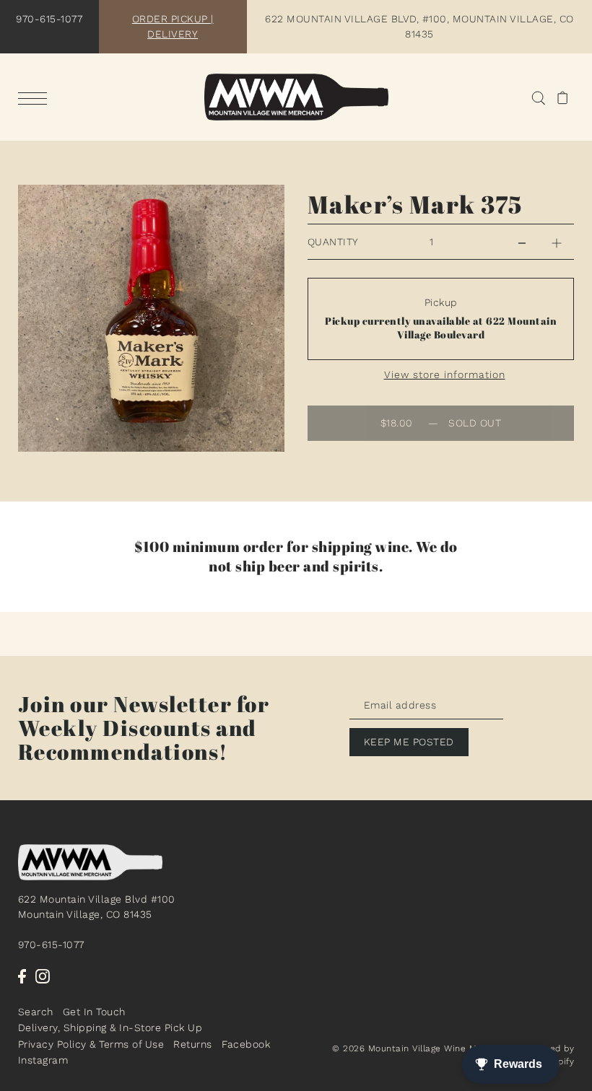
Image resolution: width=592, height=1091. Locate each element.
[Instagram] (42, 975)
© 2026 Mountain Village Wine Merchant (422, 1048)
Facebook (246, 1044)
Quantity (333, 241)
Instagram (43, 1060)
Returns (192, 1044)
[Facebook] (22, 975)
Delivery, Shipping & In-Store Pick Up (110, 1027)
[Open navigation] (36, 98)
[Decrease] (522, 241)
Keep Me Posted (409, 742)
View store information (444, 374)
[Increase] (556, 241)
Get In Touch (94, 1011)
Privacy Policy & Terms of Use (91, 1044)
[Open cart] (563, 97)
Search (35, 1011)
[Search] (538, 97)
